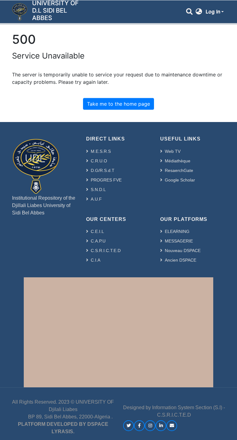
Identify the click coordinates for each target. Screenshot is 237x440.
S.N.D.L (98, 189)
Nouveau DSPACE (183, 250)
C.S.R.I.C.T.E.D (106, 250)
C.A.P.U (98, 240)
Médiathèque (177, 160)
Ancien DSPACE (180, 260)
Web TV (173, 151)
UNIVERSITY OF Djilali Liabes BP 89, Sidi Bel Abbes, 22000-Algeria (63, 409)
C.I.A (95, 260)
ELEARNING (177, 231)
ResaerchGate (179, 170)
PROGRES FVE (106, 179)
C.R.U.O (99, 160)
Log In (213, 12)
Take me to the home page (118, 104)
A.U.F (96, 199)
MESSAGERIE (179, 240)
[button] (198, 11)
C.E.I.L (97, 231)
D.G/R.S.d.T (102, 170)
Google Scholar (180, 179)
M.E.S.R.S (101, 151)
